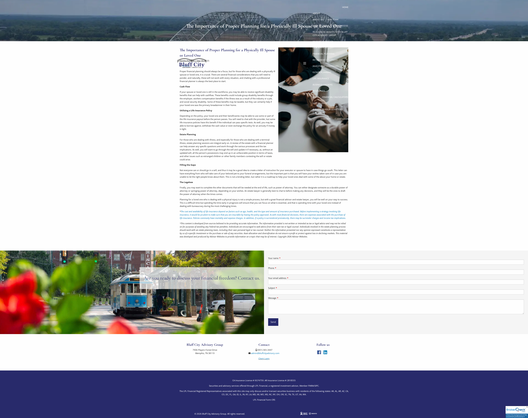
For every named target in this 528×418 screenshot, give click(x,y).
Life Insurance (321, 78)
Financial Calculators (335, 97)
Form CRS (270, 399)
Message (282, 298)
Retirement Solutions (325, 60)
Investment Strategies (325, 66)
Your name (283, 258)
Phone (281, 268)
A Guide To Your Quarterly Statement (328, 111)
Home (345, 7)
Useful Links (320, 103)
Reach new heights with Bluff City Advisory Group (330, 34)
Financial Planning (324, 53)
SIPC (316, 385)
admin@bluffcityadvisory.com (265, 353)
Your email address (287, 278)
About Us (318, 19)
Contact (326, 119)
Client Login (341, 119)
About (316, 13)
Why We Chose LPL (323, 41)
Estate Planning (322, 72)
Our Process (340, 25)
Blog (315, 97)
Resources (319, 91)
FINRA (311, 385)
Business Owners (322, 84)
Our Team (332, 19)
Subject (281, 288)
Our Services (320, 47)
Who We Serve (321, 25)
